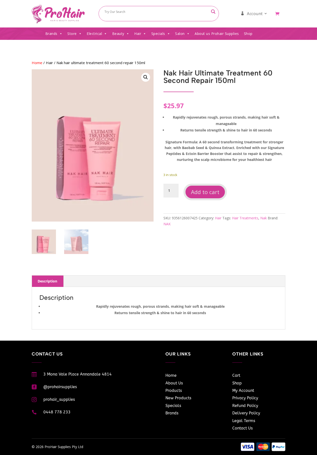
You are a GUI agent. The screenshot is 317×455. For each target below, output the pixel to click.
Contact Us (242, 428)
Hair (137, 33)
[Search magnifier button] (213, 11)
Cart (236, 375)
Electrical (94, 33)
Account (255, 13)
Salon (180, 33)
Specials (158, 33)
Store (72, 33)
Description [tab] (47, 281)
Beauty (118, 33)
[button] (145, 77)
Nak (263, 218)
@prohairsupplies (60, 386)
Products (173, 390)
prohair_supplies (59, 399)
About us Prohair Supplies (217, 33)
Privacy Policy (245, 398)
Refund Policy (245, 405)
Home (37, 62)
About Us (174, 383)
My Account (243, 390)
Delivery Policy (246, 413)
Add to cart (205, 192)
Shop (248, 33)
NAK (167, 224)
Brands (51, 33)
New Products (178, 398)
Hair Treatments (245, 218)
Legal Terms (243, 420)
